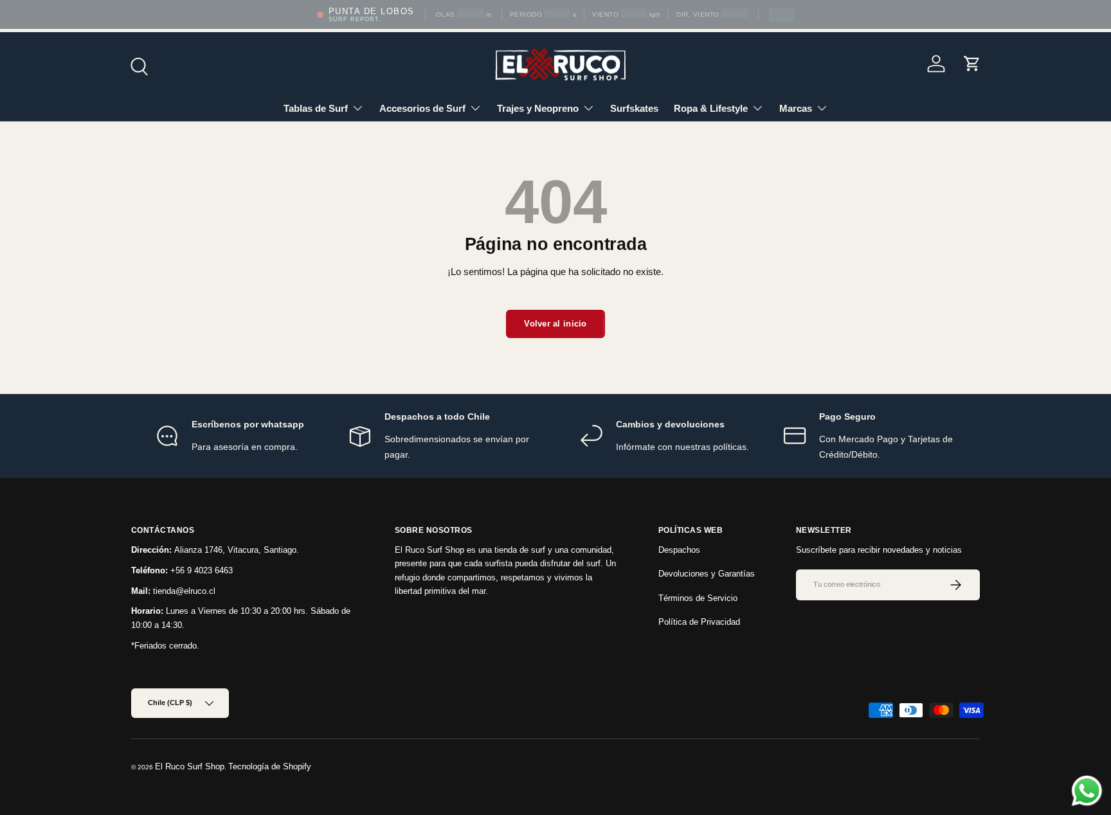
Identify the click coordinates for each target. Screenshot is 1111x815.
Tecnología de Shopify (269, 766)
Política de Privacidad (699, 622)
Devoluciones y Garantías (706, 573)
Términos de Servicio (697, 598)
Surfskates (634, 108)
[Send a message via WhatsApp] (1087, 791)
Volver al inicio (555, 323)
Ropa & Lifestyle (711, 108)
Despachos (679, 550)
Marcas (795, 108)
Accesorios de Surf (422, 108)
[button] (972, 63)
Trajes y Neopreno (538, 108)
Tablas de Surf (316, 108)
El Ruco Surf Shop (189, 766)
